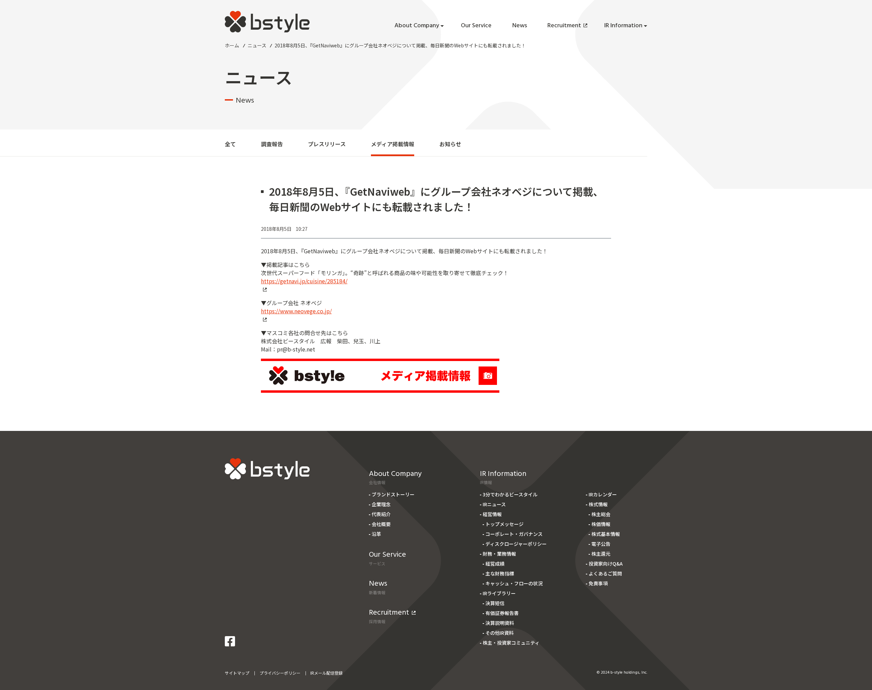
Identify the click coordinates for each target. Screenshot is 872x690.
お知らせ (450, 144)
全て (230, 144)
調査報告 (272, 144)
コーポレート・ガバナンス (514, 533)
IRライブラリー (499, 593)
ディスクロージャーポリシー (516, 543)
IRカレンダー (603, 494)
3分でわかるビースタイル (510, 494)
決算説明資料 (499, 622)
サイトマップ (237, 673)
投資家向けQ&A (606, 563)
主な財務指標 (499, 573)
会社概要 (381, 524)
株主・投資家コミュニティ (511, 642)
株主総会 (600, 514)
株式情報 (598, 504)
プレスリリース (327, 144)
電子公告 (600, 543)
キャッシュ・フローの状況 (514, 583)
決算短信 (494, 603)
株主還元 (600, 553)
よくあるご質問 (605, 573)
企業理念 (381, 504)
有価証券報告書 (502, 613)
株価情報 (600, 524)
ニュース (257, 45)
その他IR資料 (499, 632)
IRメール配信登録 (326, 673)
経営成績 (494, 563)
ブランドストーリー (393, 494)
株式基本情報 (605, 533)
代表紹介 (381, 514)
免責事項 (598, 583)
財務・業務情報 (499, 553)
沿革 (376, 533)
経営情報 (492, 514)
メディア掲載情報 (392, 144)
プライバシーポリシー (280, 673)
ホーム (232, 45)
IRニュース (494, 504)
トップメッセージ (504, 524)
